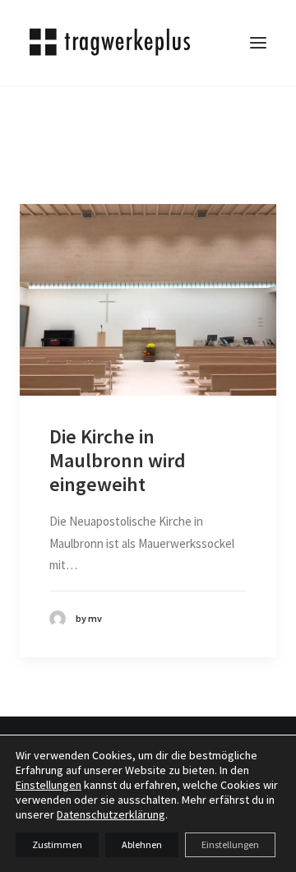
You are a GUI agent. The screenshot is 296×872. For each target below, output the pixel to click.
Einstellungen (48, 784)
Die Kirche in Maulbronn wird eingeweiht (117, 460)
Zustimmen (57, 844)
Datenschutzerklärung (111, 814)
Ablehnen (142, 844)
